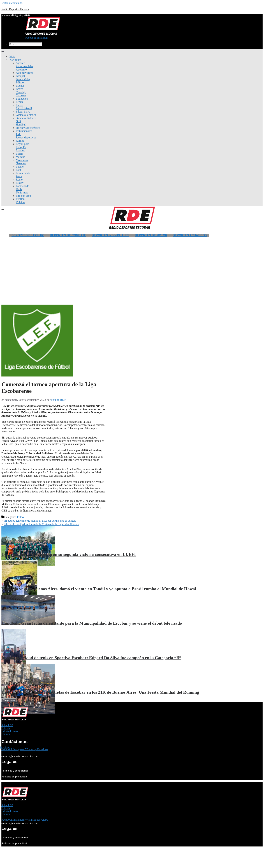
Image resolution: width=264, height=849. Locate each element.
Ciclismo (21, 95)
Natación (21, 163)
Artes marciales (24, 66)
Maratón (20, 156)
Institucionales (24, 131)
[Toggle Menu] (2, 51)
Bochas (20, 85)
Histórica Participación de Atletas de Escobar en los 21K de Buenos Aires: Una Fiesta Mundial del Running (100, 692)
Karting (20, 140)
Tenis (19, 189)
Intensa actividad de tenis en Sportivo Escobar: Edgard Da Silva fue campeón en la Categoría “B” (91, 657)
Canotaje (21, 92)
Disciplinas (15, 59)
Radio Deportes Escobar (15, 9)
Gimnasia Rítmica (26, 118)
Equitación (22, 98)
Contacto (5, 734)
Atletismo (21, 69)
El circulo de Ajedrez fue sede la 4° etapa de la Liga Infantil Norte (41, 524)
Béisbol (20, 82)
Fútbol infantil (24, 108)
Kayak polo (22, 143)
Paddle (20, 166)
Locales (20, 150)
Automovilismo (24, 72)
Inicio (12, 56)
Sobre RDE (7, 725)
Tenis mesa (22, 192)
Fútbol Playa (23, 111)
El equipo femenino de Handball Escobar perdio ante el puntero (40, 520)
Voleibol (20, 202)
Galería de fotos (9, 731)
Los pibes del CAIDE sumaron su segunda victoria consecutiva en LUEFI (68, 554)
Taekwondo (22, 186)
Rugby (20, 182)
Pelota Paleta (23, 173)
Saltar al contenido (11, 2)
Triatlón (20, 198)
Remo (19, 179)
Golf (18, 121)
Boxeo (19, 88)
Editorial (5, 728)
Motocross (22, 160)
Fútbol (19, 105)
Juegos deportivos (26, 137)
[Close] (2, 209)
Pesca (19, 176)
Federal (20, 101)
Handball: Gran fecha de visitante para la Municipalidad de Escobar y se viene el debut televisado (91, 623)
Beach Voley (23, 79)
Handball (21, 124)
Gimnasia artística (26, 114)
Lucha (19, 153)
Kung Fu (21, 147)
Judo (18, 134)
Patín (19, 169)
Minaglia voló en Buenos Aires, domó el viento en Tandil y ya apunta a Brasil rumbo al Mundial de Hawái (98, 588)
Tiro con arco (23, 195)
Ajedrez (20, 63)
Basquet (20, 75)
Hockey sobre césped (28, 127)
